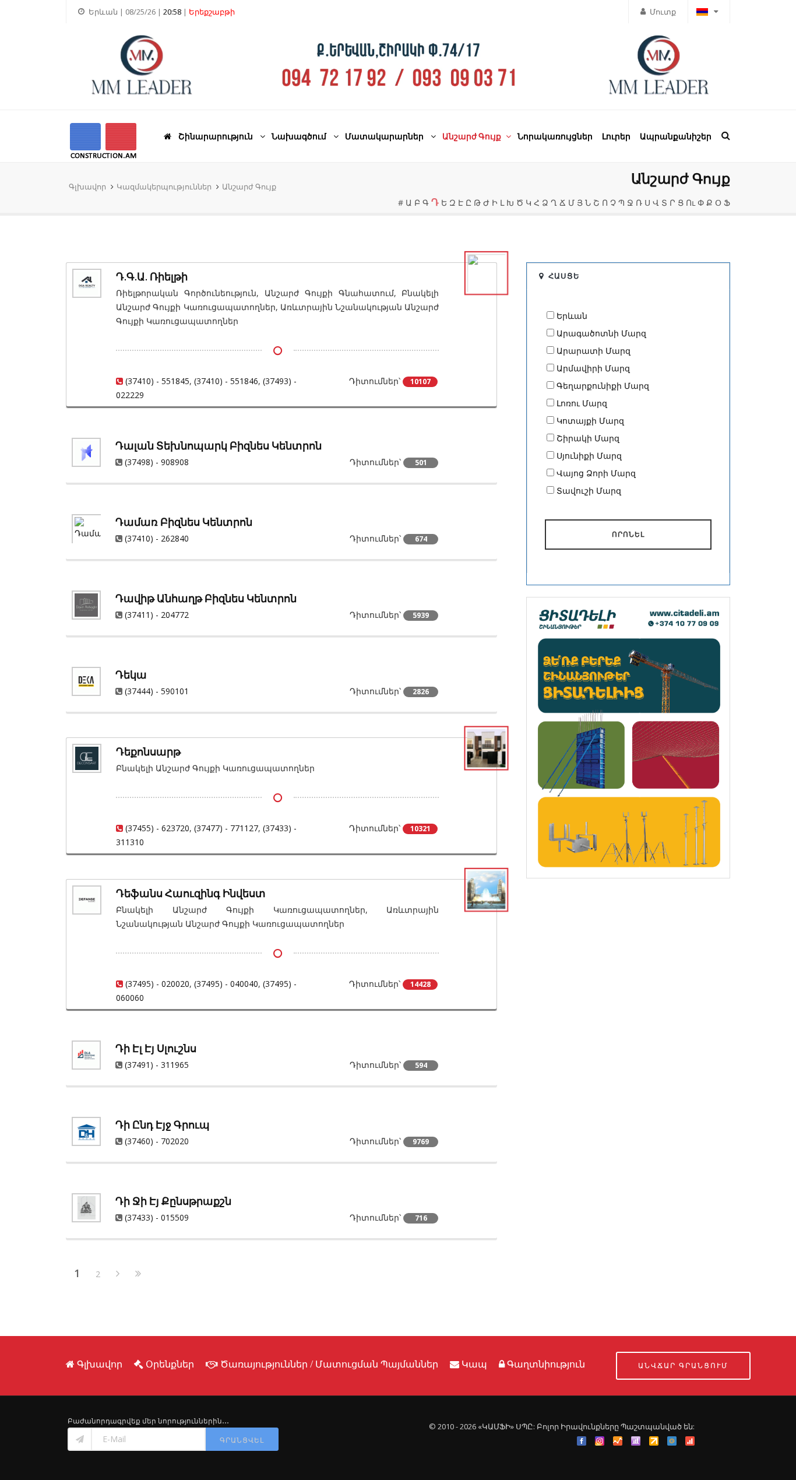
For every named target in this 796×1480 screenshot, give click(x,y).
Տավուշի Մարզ (589, 490)
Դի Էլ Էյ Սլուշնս (155, 1048)
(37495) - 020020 (157, 983)
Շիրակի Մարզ (588, 438)
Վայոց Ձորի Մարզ (596, 473)
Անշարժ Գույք (249, 186)
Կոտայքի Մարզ (590, 420)
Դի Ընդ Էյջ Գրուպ (162, 1125)
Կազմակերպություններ (164, 186)
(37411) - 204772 (157, 614)
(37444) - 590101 (157, 691)
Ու (690, 202)
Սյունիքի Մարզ (589, 455)
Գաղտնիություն (546, 1364)
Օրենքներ (170, 1364)
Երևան (572, 315)
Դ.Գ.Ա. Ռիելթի (152, 276)
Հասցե (564, 275)
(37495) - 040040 (226, 983)
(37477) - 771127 (226, 828)
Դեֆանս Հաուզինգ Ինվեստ (191, 893)
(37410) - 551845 (157, 380)
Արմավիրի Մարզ (593, 368)
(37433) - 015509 (157, 1217)
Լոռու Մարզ (582, 403)
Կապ (474, 1364)
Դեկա (131, 675)
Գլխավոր (87, 186)
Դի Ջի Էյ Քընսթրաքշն (173, 1201)
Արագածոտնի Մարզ (601, 333)
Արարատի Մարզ (594, 350)
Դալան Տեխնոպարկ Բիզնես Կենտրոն (218, 446)
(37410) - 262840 (157, 538)
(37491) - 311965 (157, 1064)
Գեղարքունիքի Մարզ (603, 385)
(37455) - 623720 (157, 828)
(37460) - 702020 (157, 1141)
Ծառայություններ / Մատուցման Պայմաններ (329, 1364)
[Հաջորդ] (118, 1274)
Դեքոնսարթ (148, 752)
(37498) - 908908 (157, 461)
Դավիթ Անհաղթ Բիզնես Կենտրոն (206, 598)
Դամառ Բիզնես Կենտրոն (183, 522)
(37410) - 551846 (226, 380)
